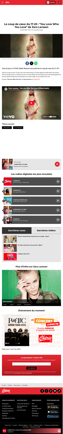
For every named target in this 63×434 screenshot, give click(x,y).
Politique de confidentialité (51, 425)
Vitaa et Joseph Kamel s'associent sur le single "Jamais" (33, 236)
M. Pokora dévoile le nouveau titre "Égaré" (30, 245)
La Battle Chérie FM (23, 254)
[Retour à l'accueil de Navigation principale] (7, 2)
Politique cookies (38, 425)
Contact (15, 425)
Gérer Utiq (25, 427)
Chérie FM (36, 79)
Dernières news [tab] (16, 230)
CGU (30, 425)
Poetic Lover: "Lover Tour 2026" (11, 349)
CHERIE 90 (16, 219)
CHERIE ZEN (17, 190)
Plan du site (8, 425)
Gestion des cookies (35, 427)
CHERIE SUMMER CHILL (20, 200)
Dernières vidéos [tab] (46, 230)
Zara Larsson (7, 301)
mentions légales (18, 372)
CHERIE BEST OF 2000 (20, 164)
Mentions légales (23, 425)
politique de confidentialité (27, 372)
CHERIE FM (16, 180)
